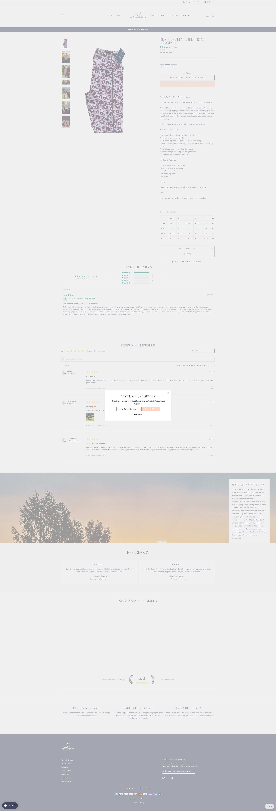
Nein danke (138, 414)
